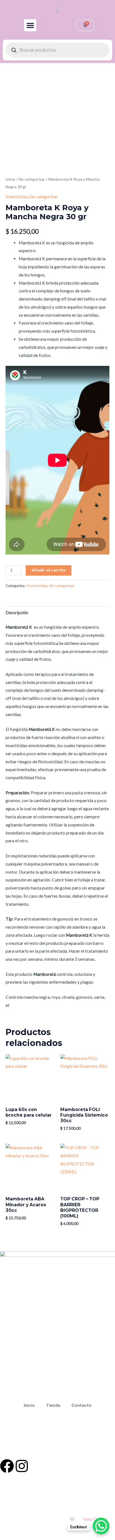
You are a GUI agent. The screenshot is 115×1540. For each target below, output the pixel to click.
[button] (30, 25)
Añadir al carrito (49, 570)
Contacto (81, 1405)
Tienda (53, 1405)
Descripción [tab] (17, 612)
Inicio (10, 179)
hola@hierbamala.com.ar (63, 1439)
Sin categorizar (31, 179)
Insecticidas (17, 196)
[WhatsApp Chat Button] (101, 1526)
